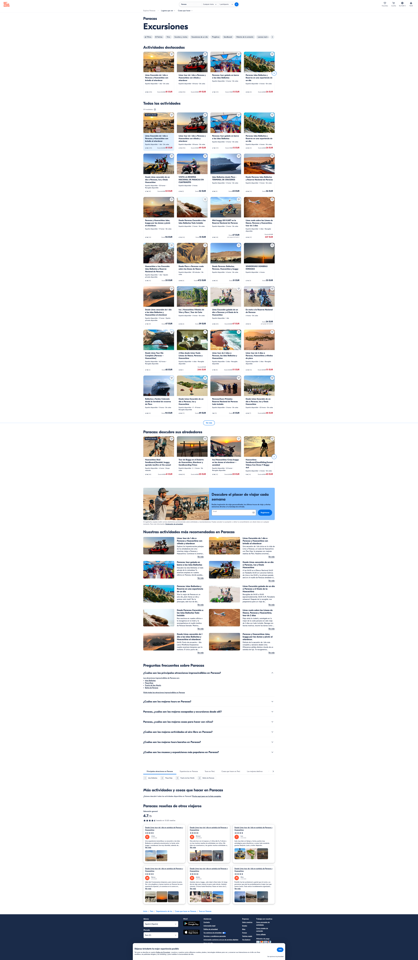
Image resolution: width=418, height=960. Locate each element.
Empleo (244, 926)
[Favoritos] (385, 3)
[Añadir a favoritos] (172, 54)
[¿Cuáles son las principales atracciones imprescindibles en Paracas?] (272, 672)
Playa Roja (149, 683)
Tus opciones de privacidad (213, 933)
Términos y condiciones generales (215, 936)
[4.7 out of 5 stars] (149, 820)
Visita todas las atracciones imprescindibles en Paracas (164, 693)
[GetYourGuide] (6, 4)
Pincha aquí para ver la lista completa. (206, 796)
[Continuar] (274, 73)
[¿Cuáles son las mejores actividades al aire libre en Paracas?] (272, 731)
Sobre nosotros (247, 922)
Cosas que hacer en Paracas (185, 911)
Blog (243, 929)
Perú (151, 911)
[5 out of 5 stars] (164, 833)
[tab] (159, 771)
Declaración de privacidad (174, 524)
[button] (158, 73)
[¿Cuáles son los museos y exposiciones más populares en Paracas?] (272, 752)
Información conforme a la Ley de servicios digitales (221, 940)
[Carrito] (393, 3)
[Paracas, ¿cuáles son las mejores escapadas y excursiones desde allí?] (272, 711)
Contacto (207, 922)
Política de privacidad (211, 929)
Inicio (145, 911)
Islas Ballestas (150, 681)
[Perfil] (411, 3)
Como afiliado (261, 934)
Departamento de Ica (164, 911)
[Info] (155, 109)
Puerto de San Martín (153, 685)
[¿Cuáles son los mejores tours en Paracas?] (272, 701)
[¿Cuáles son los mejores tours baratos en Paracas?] (272, 742)
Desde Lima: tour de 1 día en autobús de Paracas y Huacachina (164, 829)
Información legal (209, 926)
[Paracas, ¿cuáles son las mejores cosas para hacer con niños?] (272, 721)
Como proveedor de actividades (263, 923)
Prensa (244, 933)
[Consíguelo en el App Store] (191, 932)
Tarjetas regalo (247, 936)
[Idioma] (402, 3)
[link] (158, 73)
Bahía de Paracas (151, 688)
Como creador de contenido (262, 929)
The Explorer (246, 940)
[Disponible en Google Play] (191, 924)
